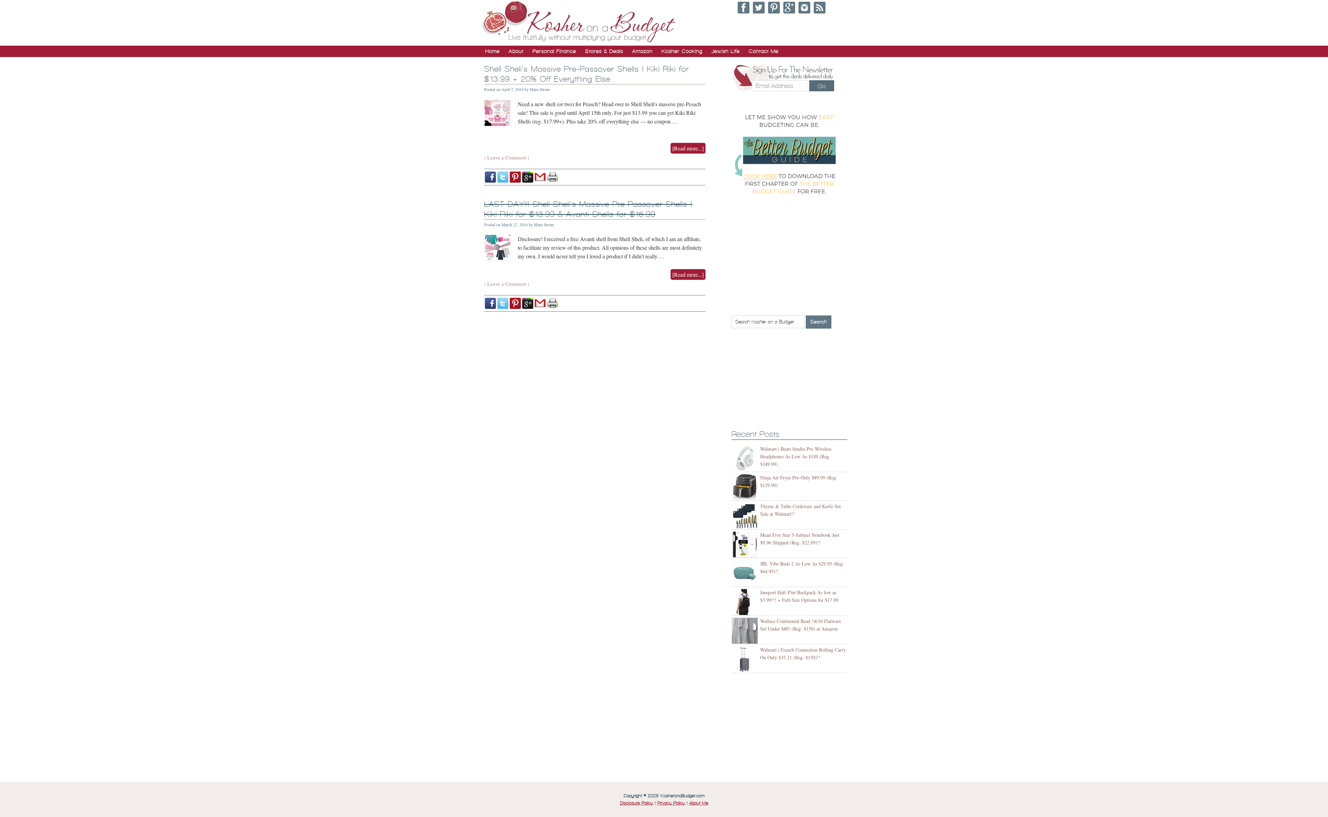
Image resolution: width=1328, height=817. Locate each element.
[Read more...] (688, 148)
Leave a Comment (506, 157)
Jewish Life (725, 51)
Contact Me (763, 51)
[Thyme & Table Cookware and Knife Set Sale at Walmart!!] (745, 516)
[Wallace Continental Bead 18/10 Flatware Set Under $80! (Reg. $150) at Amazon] (745, 630)
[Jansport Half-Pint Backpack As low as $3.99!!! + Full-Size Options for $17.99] (745, 602)
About (516, 51)
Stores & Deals (604, 51)
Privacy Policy (671, 803)
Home (492, 51)
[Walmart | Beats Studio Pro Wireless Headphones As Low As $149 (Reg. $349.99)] (745, 458)
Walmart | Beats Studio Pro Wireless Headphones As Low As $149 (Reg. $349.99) (795, 456)
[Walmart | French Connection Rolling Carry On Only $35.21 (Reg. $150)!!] (745, 659)
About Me (698, 803)
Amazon (642, 51)
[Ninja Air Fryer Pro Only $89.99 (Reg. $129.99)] (745, 487)
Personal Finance (554, 51)
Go (822, 86)
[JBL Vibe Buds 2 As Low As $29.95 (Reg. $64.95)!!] (745, 573)
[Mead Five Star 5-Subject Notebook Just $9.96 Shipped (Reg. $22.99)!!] (745, 544)
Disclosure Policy (636, 803)
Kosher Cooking (682, 51)
